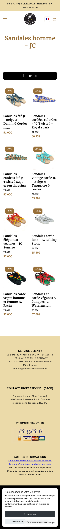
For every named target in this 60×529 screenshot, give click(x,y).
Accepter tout (30, 514)
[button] (5, 19)
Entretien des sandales (39, 460)
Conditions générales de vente (35, 464)
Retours (13, 464)
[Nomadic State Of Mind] (30, 19)
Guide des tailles (17, 460)
